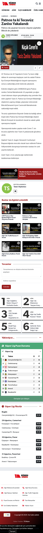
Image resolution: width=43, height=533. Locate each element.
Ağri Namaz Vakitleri (11, 493)
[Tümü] (40, 338)
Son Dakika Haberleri (11, 505)
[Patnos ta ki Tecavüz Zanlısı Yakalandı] (21, 52)
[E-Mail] (15, 191)
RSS (7, 515)
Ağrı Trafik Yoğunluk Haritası (30, 494)
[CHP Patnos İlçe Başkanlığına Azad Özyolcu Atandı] (11, 209)
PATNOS (14, 16)
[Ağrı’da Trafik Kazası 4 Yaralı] (11, 229)
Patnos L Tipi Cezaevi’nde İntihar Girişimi (29, 217)
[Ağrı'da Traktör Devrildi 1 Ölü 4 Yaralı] (31, 247)
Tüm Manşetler (30, 500)
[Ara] (37, 4)
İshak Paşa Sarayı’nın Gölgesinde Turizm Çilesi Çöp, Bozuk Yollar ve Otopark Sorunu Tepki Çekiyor (13, 328)
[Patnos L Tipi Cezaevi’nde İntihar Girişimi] (31, 209)
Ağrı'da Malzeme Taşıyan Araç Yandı (35, 303)
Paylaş (6, 67)
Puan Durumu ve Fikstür (11, 500)
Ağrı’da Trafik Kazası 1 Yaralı (35, 316)
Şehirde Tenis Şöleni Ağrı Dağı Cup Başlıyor (35, 328)
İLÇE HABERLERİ (24, 10)
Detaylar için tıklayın (21, 399)
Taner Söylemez (20, 187)
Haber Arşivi (29, 505)
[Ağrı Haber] (9, 3)
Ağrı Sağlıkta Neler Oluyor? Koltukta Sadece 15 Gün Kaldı (13, 303)
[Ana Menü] (40, 4)
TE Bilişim (27, 521)
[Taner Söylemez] (7, 188)
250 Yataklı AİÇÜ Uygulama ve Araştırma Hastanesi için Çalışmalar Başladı (13, 316)
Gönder (6, 287)
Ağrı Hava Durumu (31, 488)
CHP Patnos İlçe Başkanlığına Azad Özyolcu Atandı (9, 217)
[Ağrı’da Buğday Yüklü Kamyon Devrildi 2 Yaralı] (31, 229)
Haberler (4, 16)
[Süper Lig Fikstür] (40, 406)
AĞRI (14, 10)
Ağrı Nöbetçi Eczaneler (12, 488)
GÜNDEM (5, 10)
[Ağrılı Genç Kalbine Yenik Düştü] (11, 247)
